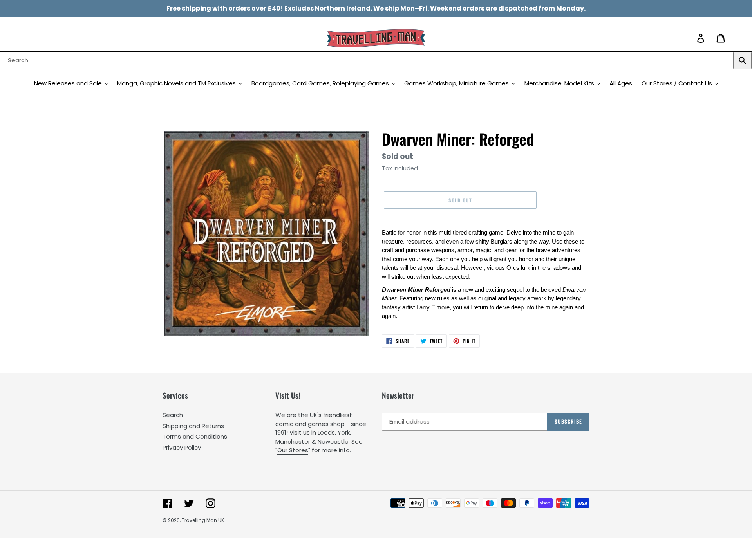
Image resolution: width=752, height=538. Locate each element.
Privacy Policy (182, 447)
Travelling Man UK (203, 520)
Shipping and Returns (193, 426)
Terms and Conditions (195, 436)
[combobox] (376, 60)
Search (173, 415)
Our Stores (292, 450)
